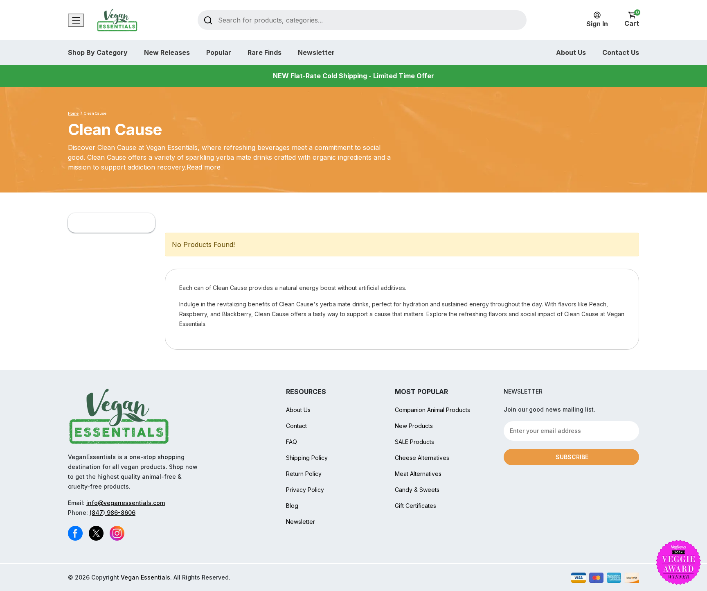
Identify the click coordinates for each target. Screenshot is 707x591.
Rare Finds (264, 52)
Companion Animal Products (432, 409)
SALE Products (414, 441)
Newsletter (316, 52)
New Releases (167, 52)
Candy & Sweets (417, 489)
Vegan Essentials (145, 577)
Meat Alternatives (418, 473)
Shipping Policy (307, 457)
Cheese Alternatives (422, 457)
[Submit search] (208, 19)
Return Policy (304, 473)
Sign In (597, 24)
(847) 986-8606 (112, 512)
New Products (414, 425)
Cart (631, 19)
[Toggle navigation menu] (76, 20)
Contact (296, 425)
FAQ (291, 441)
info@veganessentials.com (125, 502)
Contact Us (620, 52)
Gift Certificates (415, 505)
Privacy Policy (305, 489)
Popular (218, 52)
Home (73, 113)
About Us (571, 52)
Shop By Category (98, 52)
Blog (292, 505)
